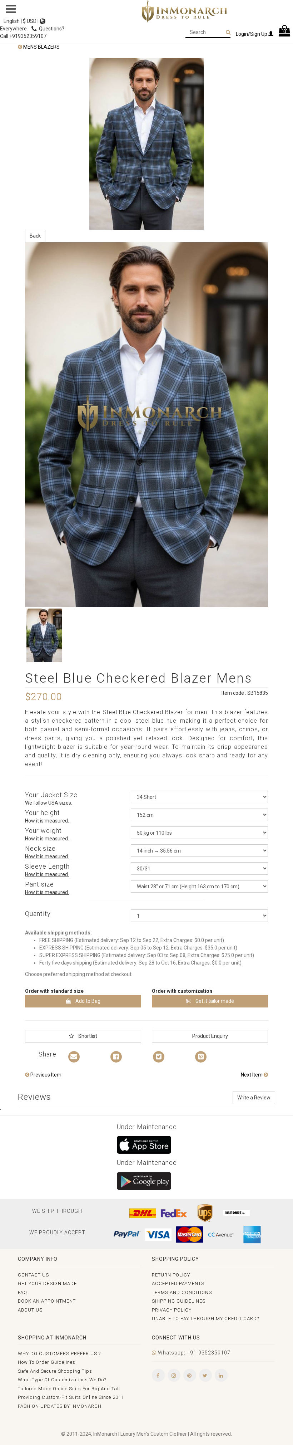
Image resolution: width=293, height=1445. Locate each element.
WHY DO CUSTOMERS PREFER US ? (59, 1353)
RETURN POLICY (171, 1275)
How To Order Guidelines (46, 1362)
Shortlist (87, 1036)
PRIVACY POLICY (172, 1310)
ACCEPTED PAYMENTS (178, 1283)
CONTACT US (33, 1275)
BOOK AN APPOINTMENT (47, 1301)
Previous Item (45, 1075)
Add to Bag (87, 1001)
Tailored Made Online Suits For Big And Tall (69, 1388)
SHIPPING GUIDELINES (178, 1301)
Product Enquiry (210, 1036)
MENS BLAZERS (41, 47)
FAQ (22, 1292)
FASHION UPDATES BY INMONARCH (59, 1406)
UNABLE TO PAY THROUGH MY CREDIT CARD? (205, 1318)
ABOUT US (30, 1310)
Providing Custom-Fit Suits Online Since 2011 (71, 1397)
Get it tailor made (214, 1001)
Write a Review (253, 1097)
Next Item (252, 1075)
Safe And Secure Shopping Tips (55, 1371)
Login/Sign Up (252, 34)
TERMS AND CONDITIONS (182, 1292)
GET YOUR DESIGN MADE (47, 1283)
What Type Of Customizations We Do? (62, 1379)
